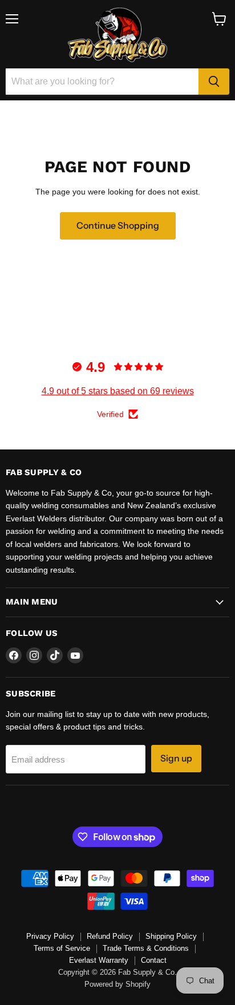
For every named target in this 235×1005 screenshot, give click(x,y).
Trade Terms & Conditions (146, 948)
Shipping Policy (171, 936)
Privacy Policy (50, 936)
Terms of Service (62, 948)
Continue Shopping (117, 225)
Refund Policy (110, 936)
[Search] (213, 81)
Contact (154, 960)
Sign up (176, 758)
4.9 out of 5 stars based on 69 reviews (118, 391)
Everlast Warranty (98, 960)
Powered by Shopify (117, 984)
